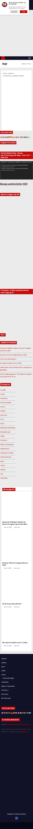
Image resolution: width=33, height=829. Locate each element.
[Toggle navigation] (29, 58)
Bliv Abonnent (6, 698)
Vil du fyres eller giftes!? (8, 359)
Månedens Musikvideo (7, 428)
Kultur (19, 49)
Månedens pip (5, 432)
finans (24, 49)
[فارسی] (15, 137)
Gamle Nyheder (5, 403)
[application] (16, 170)
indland (4, 49)
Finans (2, 394)
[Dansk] (1, 137)
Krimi (14, 49)
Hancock (17, 527)
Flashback (3, 398)
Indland (2, 411)
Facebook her (24, 732)
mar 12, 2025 (8, 527)
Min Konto (4, 694)
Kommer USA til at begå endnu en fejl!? (13, 355)
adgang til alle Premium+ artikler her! (18, 724)
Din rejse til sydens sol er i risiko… (11, 363)
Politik (28, 49)
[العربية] (26, 137)
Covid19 (2, 390)
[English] (3, 137)
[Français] (17, 137)
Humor (2, 407)
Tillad (23, 12)
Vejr (1, 474)
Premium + (5, 690)
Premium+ (3, 440)
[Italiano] (19, 137)
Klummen (3, 415)
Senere (14, 12)
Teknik (2, 465)
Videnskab (16, 51)
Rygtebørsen (4, 449)
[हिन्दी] (29, 137)
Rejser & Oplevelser (7, 445)
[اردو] (24, 137)
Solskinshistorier (5, 457)
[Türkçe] (22, 137)
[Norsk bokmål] (8, 137)
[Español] (13, 137)
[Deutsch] (10, 137)
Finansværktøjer (8, 678)
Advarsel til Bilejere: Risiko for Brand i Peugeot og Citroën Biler (14, 523)
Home (24, 64)
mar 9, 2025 (8, 568)
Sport (2, 461)
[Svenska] (6, 137)
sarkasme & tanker (7, 453)
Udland (10, 49)
